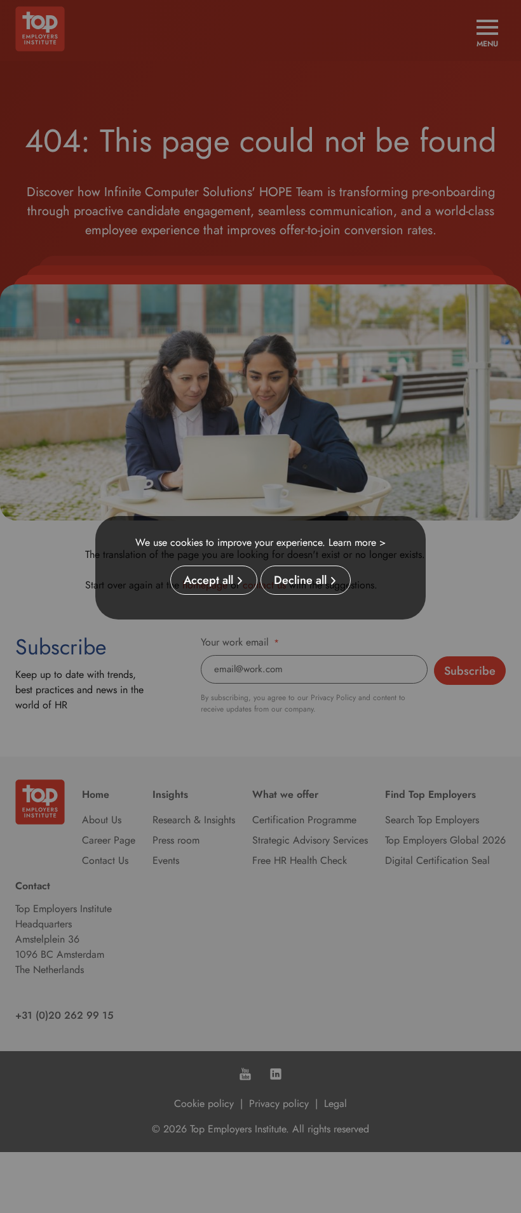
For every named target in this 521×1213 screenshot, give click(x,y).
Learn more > (357, 542)
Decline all (300, 580)
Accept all (208, 580)
